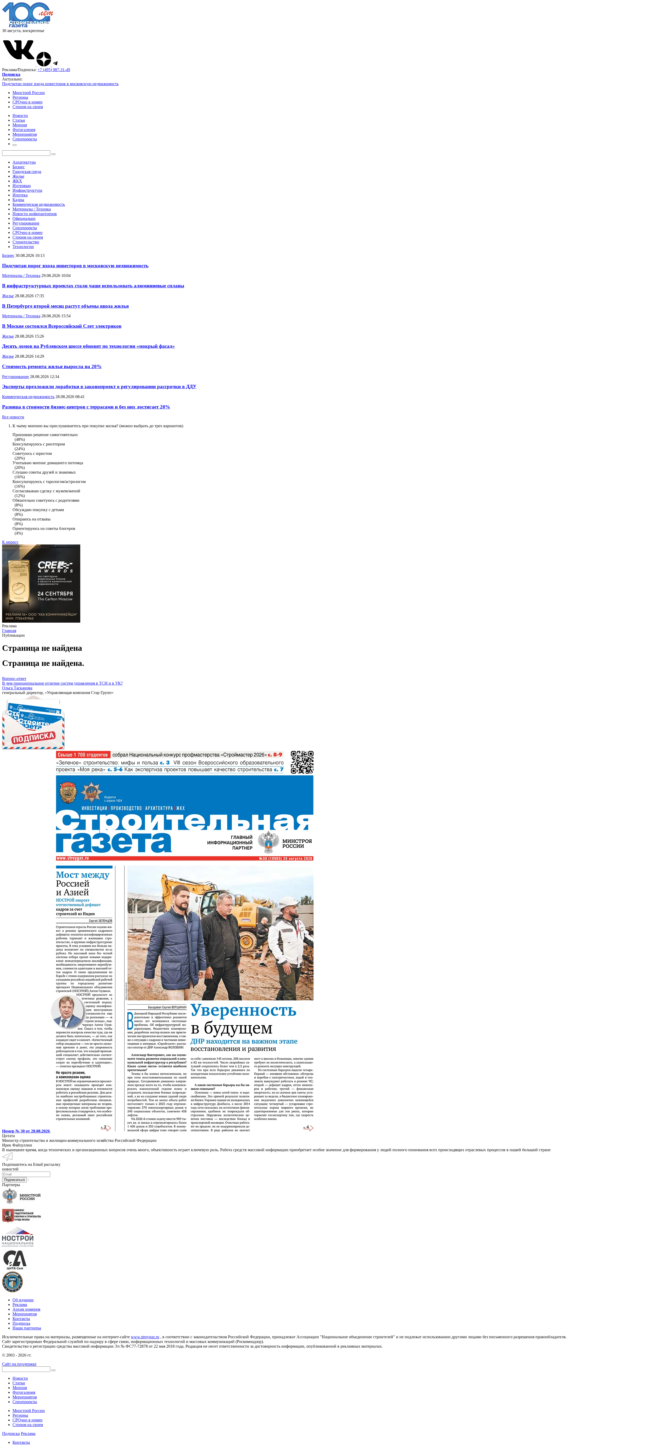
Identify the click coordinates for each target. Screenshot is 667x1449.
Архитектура (24, 162)
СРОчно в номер (27, 102)
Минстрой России (29, 92)
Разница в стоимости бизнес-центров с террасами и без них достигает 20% (86, 407)
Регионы (20, 97)
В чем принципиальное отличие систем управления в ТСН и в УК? (62, 683)
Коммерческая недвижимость (39, 204)
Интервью (22, 185)
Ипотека (20, 195)
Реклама (20, 1304)
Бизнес (19, 167)
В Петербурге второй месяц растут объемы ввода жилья (65, 306)
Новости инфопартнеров (35, 214)
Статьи (19, 1383)
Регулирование (26, 223)
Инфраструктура (27, 190)
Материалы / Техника (32, 209)
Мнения (20, 1387)
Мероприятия (25, 1314)
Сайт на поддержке (19, 1364)
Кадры (18, 199)
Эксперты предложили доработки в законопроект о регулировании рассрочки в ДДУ (99, 386)
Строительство (26, 242)
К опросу (10, 542)
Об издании (23, 1300)
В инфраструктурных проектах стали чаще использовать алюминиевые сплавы (93, 285)
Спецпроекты (25, 228)
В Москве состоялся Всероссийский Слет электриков (61, 326)
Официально (24, 218)
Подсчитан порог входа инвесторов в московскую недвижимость (60, 84)
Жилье (18, 176)
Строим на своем (28, 106)
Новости (20, 1378)
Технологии (23, 246)
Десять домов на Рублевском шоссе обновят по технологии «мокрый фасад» (88, 346)
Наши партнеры (27, 1328)
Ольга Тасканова (17, 688)
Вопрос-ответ (14, 678)
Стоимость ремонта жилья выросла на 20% (52, 366)
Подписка (21, 1323)
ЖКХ (17, 181)
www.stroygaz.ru (145, 1337)
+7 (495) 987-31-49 (54, 69)
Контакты (21, 1318)
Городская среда (27, 171)
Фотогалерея (24, 1392)
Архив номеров (26, 1309)
